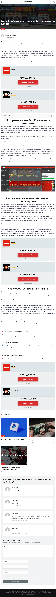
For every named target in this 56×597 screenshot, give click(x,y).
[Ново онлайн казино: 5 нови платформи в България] (14, 455)
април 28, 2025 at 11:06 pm (17, 505)
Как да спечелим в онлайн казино (41, 440)
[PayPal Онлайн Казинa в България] (14, 427)
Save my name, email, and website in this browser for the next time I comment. (23, 577)
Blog (3, 29)
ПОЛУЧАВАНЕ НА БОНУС (28, 106)
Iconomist (28, 1)
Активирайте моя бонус (28, 82)
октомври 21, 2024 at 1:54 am (17, 492)
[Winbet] (5, 75)
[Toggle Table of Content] (52, 116)
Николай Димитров (12, 35)
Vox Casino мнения (28, 110)
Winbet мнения (28, 86)
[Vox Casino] (5, 99)
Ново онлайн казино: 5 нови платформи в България (11, 468)
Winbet (13, 69)
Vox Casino (14, 94)
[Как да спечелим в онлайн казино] (42, 427)
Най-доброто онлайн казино (28, 594)
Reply (26, 492)
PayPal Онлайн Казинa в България (13, 439)
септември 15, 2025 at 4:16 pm (18, 520)
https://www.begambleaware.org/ (11, 592)
